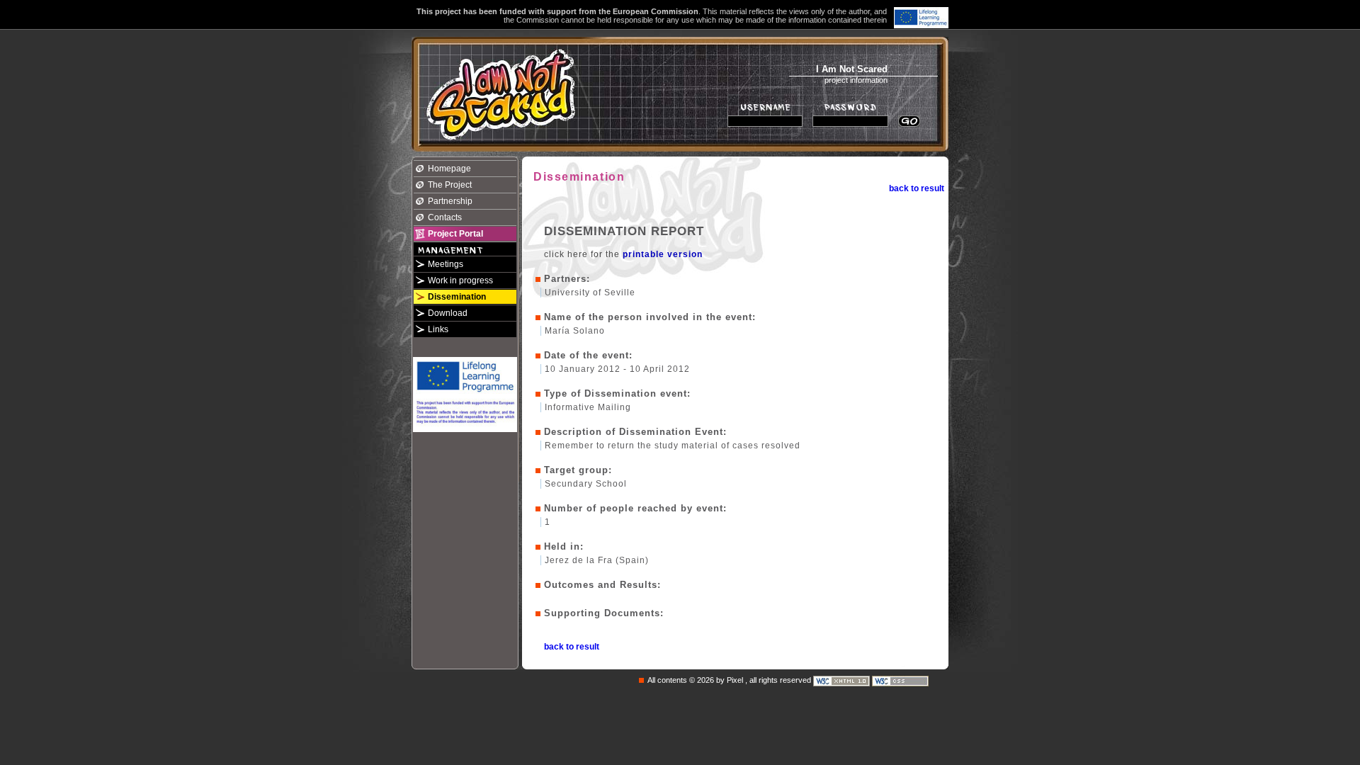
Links (438, 329)
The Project (450, 185)
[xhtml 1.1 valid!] (842, 680)
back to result (916, 188)
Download (448, 313)
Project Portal (455, 234)
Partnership (450, 201)
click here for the (623, 254)
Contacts (445, 217)
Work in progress (460, 280)
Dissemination (457, 297)
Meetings (445, 264)
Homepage (449, 169)
